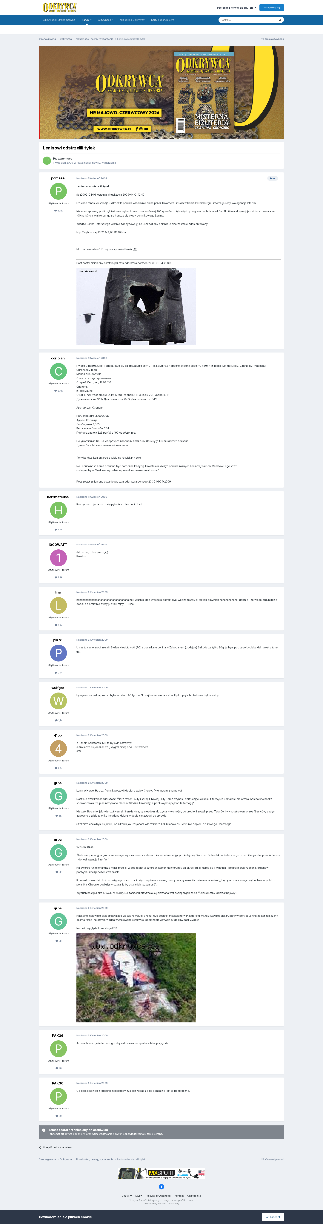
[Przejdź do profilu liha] (58, 605)
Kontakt (179, 1195)
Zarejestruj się (271, 7)
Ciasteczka (194, 1195)
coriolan (58, 358)
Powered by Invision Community (161, 1203)
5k (59, 815)
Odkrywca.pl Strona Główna (58, 19)
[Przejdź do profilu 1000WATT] (58, 557)
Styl (138, 1195)
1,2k (59, 529)
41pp (58, 735)
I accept (274, 1217)
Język (126, 1195)
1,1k (60, 720)
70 (60, 1068)
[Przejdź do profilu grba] (58, 796)
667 (59, 624)
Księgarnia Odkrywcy (132, 19)
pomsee (66, 158)
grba (58, 783)
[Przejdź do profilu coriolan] (58, 371)
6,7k (60, 210)
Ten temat (265, 19)
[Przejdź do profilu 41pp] (58, 748)
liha (58, 592)
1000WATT (57, 545)
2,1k (59, 672)
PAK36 (57, 1036)
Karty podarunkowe (162, 19)
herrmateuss (58, 497)
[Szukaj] (280, 20)
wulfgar (57, 688)
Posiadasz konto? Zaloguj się (236, 7)
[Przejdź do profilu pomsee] (47, 161)
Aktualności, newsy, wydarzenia (96, 162)
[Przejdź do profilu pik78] (58, 653)
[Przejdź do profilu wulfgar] (58, 701)
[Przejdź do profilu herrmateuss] (58, 510)
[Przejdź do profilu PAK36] (58, 1048)
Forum (86, 19)
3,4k (60, 390)
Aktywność (105, 19)
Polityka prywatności (158, 1195)
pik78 (57, 640)
